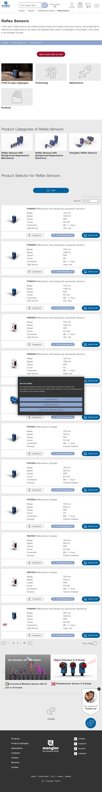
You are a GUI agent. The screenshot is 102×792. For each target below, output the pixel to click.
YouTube (81, 748)
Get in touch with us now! (51, 54)
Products (21, 11)
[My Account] (72, 7)
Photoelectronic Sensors (46, 11)
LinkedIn (81, 739)
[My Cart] (88, 7)
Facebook (82, 744)
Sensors (31, 11)
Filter (53, 190)
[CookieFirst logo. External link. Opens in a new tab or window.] (21, 380)
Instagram (82, 753)
